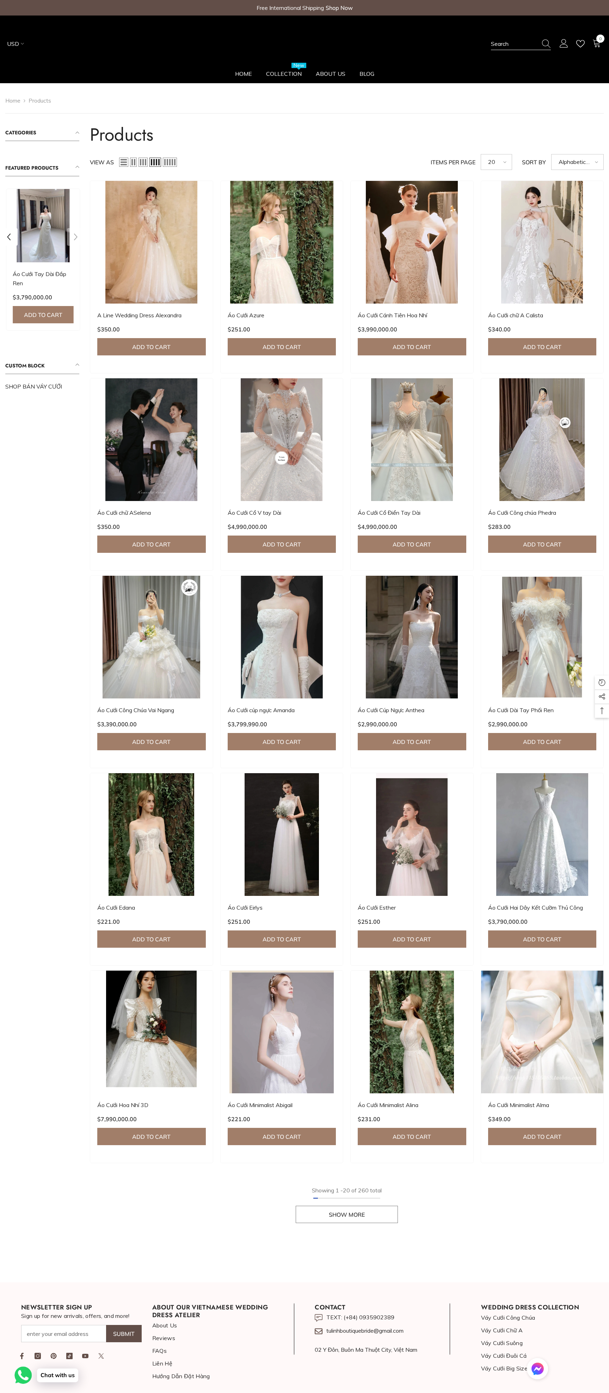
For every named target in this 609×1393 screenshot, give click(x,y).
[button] (9, 237)
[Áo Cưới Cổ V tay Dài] (282, 439)
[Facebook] (22, 1356)
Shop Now (339, 7)
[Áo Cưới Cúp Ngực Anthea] (412, 637)
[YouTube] (85, 1356)
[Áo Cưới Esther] (412, 834)
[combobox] (514, 44)
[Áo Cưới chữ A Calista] (542, 242)
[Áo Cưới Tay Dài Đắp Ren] (42, 225)
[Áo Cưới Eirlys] (282, 834)
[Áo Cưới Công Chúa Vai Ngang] (151, 637)
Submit (124, 1333)
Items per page (453, 162)
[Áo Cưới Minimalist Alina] (412, 1032)
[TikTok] (69, 1356)
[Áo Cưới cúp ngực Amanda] (282, 637)
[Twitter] (101, 1356)
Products (40, 100)
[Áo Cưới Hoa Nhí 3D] (151, 1032)
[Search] (521, 44)
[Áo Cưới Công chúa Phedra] (542, 439)
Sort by (534, 162)
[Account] (564, 43)
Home (12, 100)
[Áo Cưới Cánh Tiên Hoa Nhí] (412, 242)
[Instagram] (37, 1356)
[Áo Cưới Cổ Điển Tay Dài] (412, 439)
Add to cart (42, 314)
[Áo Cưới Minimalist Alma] (542, 1032)
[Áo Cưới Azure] (282, 242)
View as (102, 162)
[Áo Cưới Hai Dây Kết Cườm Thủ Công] (542, 834)
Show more (347, 1214)
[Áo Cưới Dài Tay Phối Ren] (542, 637)
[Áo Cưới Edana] (151, 834)
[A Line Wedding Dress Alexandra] (151, 242)
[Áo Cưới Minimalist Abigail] (282, 1032)
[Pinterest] (53, 1356)
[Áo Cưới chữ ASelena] (151, 439)
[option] (42, 261)
